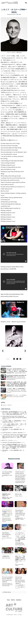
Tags (8, 600)
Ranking (18, 600)
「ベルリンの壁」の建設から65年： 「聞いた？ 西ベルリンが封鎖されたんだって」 (14, 424)
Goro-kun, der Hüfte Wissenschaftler (13, 442)
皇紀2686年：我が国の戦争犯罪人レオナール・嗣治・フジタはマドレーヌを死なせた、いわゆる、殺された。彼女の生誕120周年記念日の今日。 (14, 413)
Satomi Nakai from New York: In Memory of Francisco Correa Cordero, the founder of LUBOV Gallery (14, 418)
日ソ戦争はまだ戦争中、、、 (11, 427)
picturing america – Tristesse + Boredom (14, 432)
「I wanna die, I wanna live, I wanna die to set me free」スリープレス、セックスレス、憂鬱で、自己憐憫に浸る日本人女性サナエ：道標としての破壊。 (14, 436)
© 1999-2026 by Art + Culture (11, 614)
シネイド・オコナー (7, 405)
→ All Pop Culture (6, 592)
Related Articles (14, 459)
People (3, 402)
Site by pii (20, 614)
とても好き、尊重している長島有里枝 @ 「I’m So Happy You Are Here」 (14, 421)
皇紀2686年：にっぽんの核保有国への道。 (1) (13, 451)
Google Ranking (6, 366)
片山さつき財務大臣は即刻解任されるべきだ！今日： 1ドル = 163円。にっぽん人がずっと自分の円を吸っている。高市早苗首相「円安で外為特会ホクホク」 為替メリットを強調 (14, 446)
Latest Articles (5, 409)
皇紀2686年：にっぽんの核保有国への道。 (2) (13, 430)
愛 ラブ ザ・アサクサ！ (9, 440)
